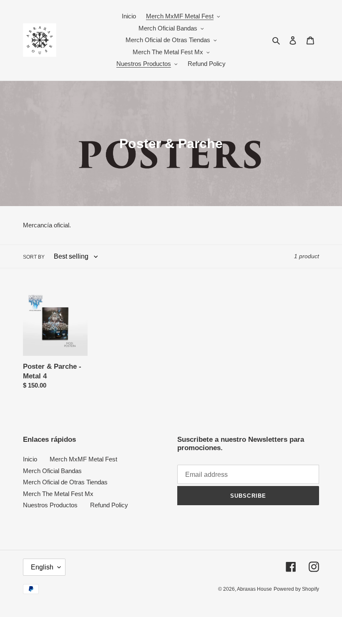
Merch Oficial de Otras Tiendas (65, 482)
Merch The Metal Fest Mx (58, 493)
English (42, 567)
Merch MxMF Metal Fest (83, 459)
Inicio (30, 459)
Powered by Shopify (296, 589)
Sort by (34, 257)
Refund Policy (109, 505)
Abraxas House (254, 589)
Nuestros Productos (50, 505)
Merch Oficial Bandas (52, 470)
